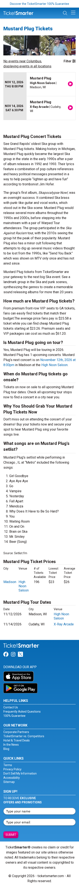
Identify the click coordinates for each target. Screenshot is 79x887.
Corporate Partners (16, 732)
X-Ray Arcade (64, 624)
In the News (11, 744)
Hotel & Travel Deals (16, 740)
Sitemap (9, 782)
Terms (7, 765)
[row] (39, 84)
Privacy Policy (12, 769)
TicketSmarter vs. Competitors (23, 736)
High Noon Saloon (54, 365)
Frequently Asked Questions (22, 711)
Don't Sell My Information (20, 773)
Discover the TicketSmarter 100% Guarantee (39, 3)
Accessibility (11, 777)
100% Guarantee (14, 715)
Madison (9, 582)
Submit (10, 834)
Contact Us (10, 707)
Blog (6, 749)
